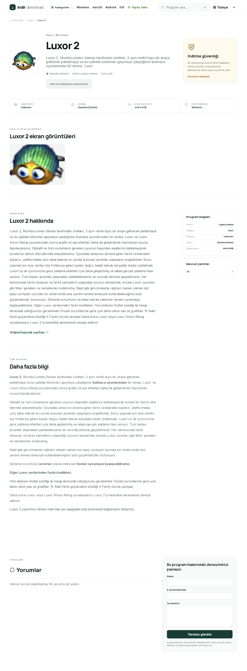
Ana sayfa (18, 20)
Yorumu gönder (200, 634)
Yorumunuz (173, 603)
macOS (97, 7)
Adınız (170, 576)
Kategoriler (62, 7)
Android (111, 7)
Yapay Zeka (139, 7)
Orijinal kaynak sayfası (27, 332)
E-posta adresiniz (176, 589)
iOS (121, 7)
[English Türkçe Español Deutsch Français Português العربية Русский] (224, 7)
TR (187, 271)
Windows (83, 7)
